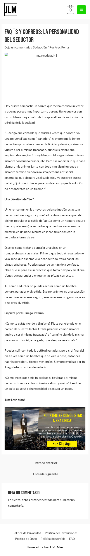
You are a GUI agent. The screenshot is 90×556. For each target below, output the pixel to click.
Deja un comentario (18, 47)
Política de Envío (26, 538)
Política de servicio (53, 538)
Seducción (40, 47)
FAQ (72, 538)
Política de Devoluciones (61, 533)
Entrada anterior (45, 463)
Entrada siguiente (45, 474)
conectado (45, 500)
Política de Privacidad (26, 533)
